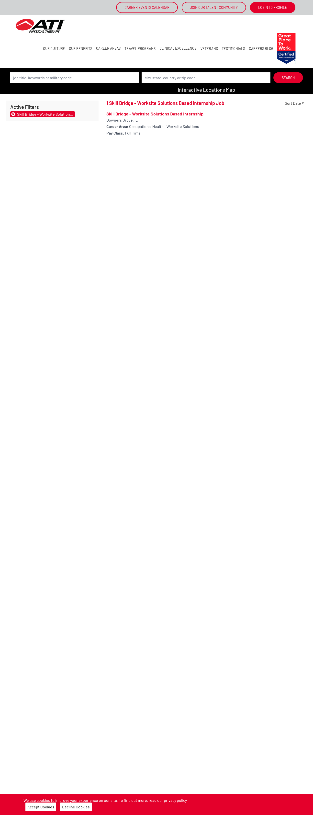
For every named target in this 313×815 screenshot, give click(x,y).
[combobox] (74, 77)
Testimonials (233, 48)
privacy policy (176, 800)
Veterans (209, 48)
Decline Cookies (76, 806)
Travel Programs (140, 48)
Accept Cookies (40, 806)
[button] (295, 103)
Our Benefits (80, 48)
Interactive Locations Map (206, 90)
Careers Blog (261, 48)
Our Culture (54, 48)
